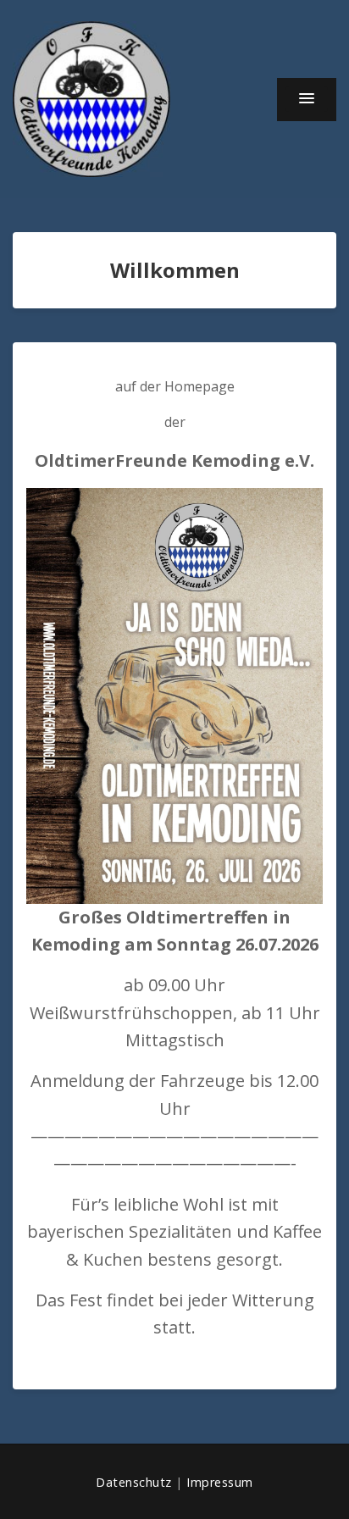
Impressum (219, 1482)
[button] (306, 99)
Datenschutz (134, 1482)
